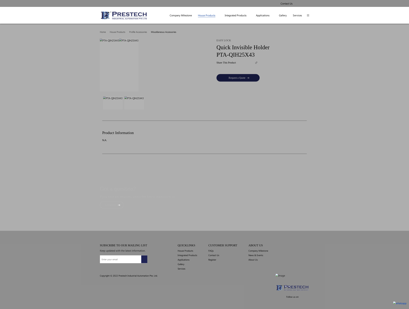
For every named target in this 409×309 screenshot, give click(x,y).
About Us (253, 259)
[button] (308, 15)
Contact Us (110, 205)
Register (212, 259)
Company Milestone (181, 15)
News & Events (255, 255)
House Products (206, 15)
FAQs (211, 250)
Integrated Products (236, 15)
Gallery (283, 15)
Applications (263, 15)
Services (297, 15)
